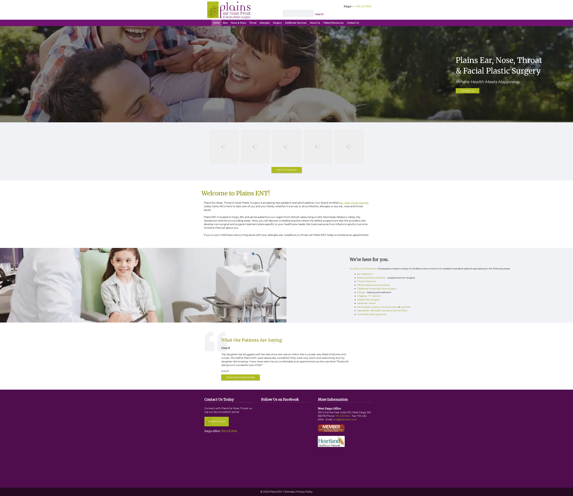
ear (341, 202)
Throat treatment (366, 281)
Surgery (277, 22)
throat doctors (359, 202)
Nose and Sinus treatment (371, 277)
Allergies (265, 22)
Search (319, 14)
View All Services (286, 169)
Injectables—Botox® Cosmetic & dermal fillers (382, 310)
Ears (225, 22)
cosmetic (406, 307)
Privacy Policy (304, 491)
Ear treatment (365, 274)
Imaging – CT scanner (369, 296)
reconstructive (390, 307)
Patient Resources (334, 22)
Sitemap (289, 491)
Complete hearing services (371, 314)
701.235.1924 (364, 6)
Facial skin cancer (366, 303)
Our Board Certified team (363, 268)
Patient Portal (216, 421)
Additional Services (296, 22)
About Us (315, 22)
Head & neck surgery (368, 299)
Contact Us (353, 22)
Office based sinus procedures (373, 285)
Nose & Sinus (238, 22)
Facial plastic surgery (368, 307)
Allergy (361, 292)
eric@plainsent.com (345, 419)
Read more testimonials (240, 377)
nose (347, 202)
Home (216, 22)
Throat (253, 22)
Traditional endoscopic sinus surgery (376, 288)
